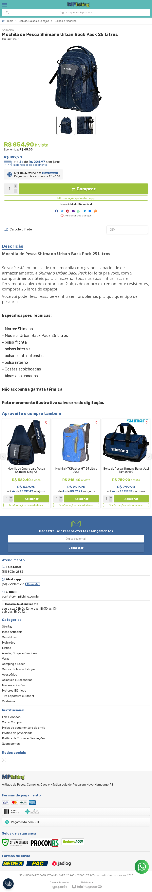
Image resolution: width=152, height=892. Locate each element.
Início (10, 21)
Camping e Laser (13, 664)
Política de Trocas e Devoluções (23, 738)
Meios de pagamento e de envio (23, 727)
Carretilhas (9, 637)
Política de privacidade (17, 733)
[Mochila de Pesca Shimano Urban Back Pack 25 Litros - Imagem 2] (86, 125)
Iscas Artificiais (12, 632)
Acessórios (9, 674)
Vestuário (8, 701)
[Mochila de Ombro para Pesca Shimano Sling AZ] (26, 463)
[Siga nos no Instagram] (4, 760)
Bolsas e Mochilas (66, 21)
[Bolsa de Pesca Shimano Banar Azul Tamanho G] (126, 463)
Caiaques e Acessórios (17, 680)
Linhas (6, 648)
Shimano (8, 30)
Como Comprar (12, 722)
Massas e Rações (14, 685)
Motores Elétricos (14, 690)
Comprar (86, 189)
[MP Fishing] (78, 5)
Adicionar (32, 499)
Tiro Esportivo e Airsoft (18, 696)
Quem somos (11, 743)
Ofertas (7, 626)
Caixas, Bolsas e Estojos (34, 21)
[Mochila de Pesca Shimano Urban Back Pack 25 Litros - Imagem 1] (65, 125)
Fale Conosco (11, 717)
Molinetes (8, 642)
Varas (6, 658)
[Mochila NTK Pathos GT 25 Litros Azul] (76, 463)
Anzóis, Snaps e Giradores (19, 653)
